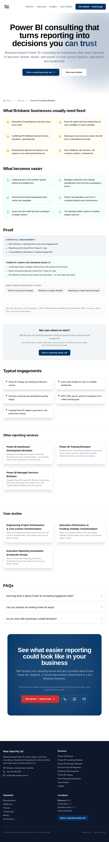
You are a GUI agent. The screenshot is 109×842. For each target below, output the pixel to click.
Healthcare (7, 804)
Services (30, 6)
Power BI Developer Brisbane (70, 764)
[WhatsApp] (74, 699)
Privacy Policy (87, 832)
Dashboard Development (68, 771)
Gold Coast (65, 804)
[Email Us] (84, 699)
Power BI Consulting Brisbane (70, 760)
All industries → (9, 819)
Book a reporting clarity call (54, 353)
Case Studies (66, 6)
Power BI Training (65, 775)
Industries (41, 6)
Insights (53, 6)
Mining (6, 815)
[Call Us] (65, 699)
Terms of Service (100, 832)
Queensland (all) (65, 811)
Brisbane (64, 800)
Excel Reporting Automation (69, 778)
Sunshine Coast (67, 807)
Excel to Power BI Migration (69, 767)
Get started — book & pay (91, 6)
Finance (6, 808)
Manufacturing (9, 800)
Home (8, 100)
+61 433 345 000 (13, 772)
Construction (8, 811)
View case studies (74, 72)
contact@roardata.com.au (17, 775)
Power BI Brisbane (65, 756)
